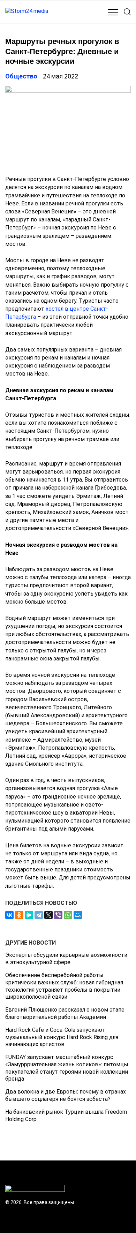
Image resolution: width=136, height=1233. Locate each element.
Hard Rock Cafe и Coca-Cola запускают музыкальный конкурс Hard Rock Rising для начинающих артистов (61, 1037)
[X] (48, 915)
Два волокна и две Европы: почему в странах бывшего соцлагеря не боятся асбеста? (65, 1095)
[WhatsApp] (68, 915)
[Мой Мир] (78, 915)
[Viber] (58, 915)
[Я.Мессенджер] (29, 915)
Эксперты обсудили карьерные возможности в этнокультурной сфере (66, 959)
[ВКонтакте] (9, 915)
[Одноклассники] (19, 915)
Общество (21, 76)
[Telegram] (39, 915)
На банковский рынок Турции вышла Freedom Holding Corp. (66, 1115)
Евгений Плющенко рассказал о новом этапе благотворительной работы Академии (64, 1013)
